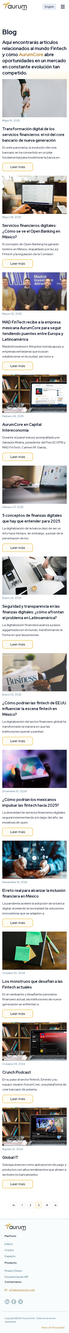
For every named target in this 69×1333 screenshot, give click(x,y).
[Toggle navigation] (63, 7)
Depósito (10, 1256)
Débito (9, 1244)
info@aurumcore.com (22, 1290)
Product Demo (13, 1270)
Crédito (9, 1250)
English (49, 6)
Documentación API (16, 1277)
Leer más (17, 167)
